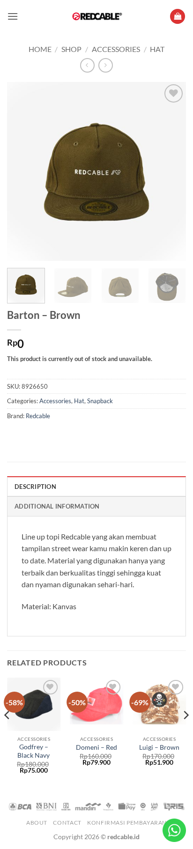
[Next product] (87, 65)
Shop (71, 48)
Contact (67, 822)
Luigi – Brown (159, 747)
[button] (12, 16)
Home (40, 48)
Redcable (38, 416)
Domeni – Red (96, 747)
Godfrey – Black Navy (33, 751)
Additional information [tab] (57, 506)
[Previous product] (105, 65)
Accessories (116, 48)
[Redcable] (96, 16)
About (36, 822)
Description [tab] (35, 486)
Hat (157, 48)
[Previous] (22, 171)
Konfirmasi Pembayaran (127, 822)
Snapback (100, 401)
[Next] (170, 171)
